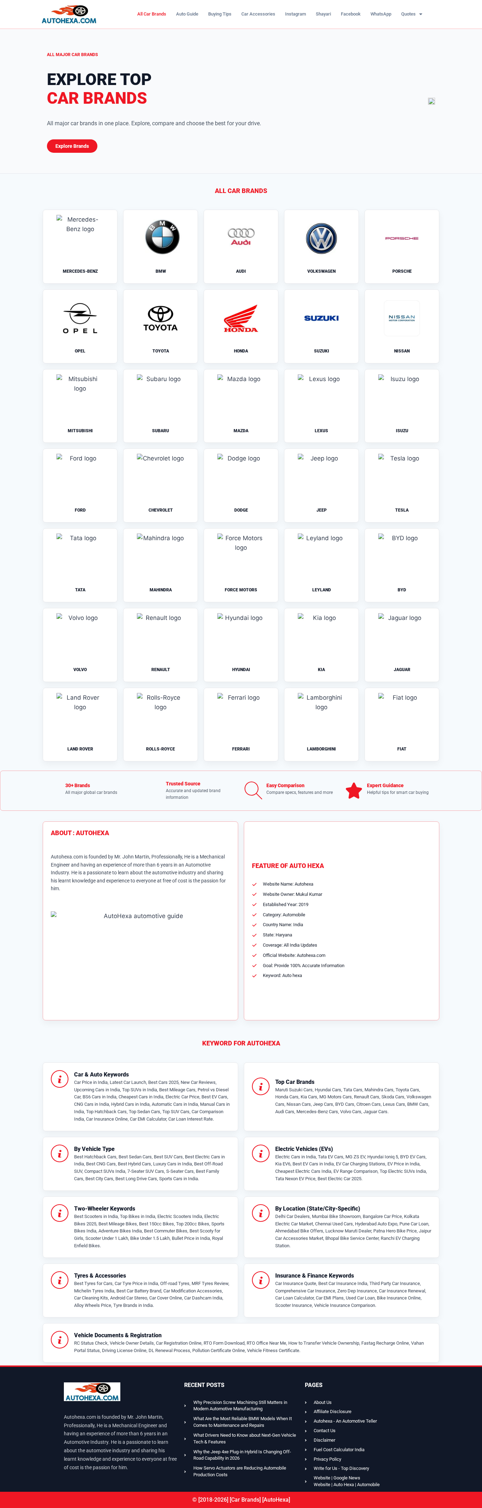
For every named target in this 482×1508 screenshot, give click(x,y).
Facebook (351, 14)
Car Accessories (258, 14)
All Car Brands (151, 14)
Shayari (323, 14)
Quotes (408, 14)
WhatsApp (380, 14)
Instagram (295, 14)
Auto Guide (187, 14)
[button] (412, 14)
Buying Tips (219, 14)
